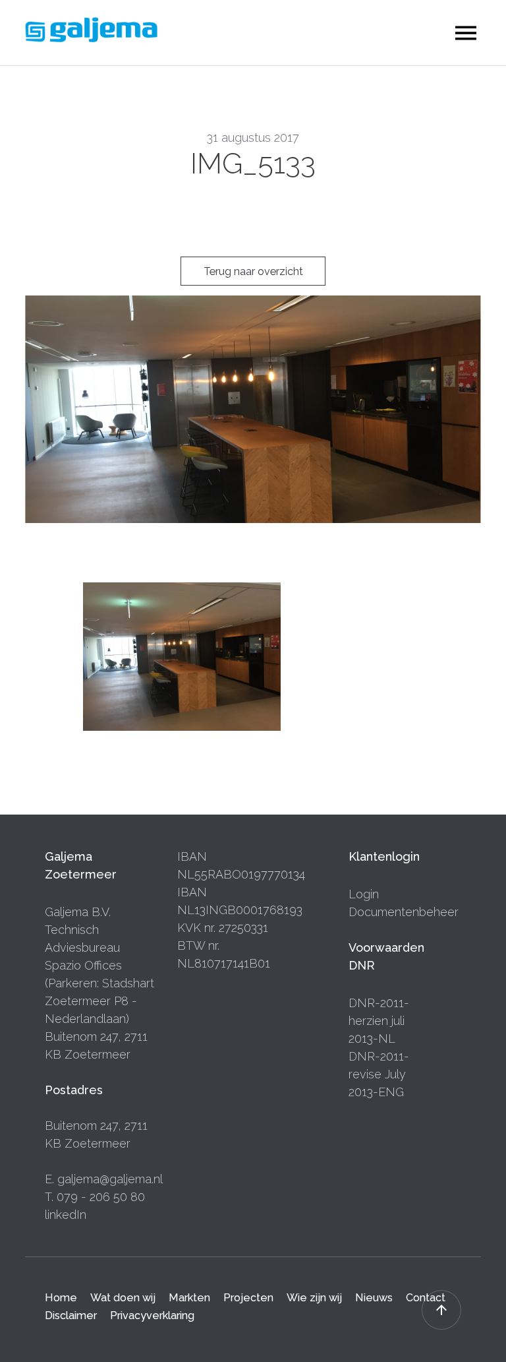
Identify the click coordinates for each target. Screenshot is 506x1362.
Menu (466, 33)
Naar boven (441, 1310)
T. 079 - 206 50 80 (95, 1197)
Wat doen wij (122, 1297)
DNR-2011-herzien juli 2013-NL (379, 1020)
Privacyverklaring (152, 1315)
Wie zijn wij (314, 1297)
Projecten (248, 1297)
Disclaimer (71, 1315)
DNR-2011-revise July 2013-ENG (379, 1074)
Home (61, 1297)
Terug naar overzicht (253, 271)
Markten (189, 1297)
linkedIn (65, 1215)
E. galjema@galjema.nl (104, 1179)
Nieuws (374, 1297)
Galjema (91, 29)
